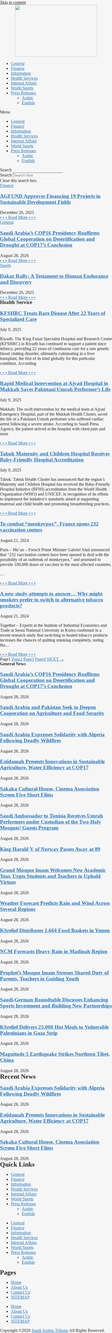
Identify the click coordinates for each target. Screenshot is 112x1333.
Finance (17, 68)
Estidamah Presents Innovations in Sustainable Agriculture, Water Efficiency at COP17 (52, 764)
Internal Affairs (24, 83)
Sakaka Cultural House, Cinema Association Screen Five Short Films (49, 792)
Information (21, 73)
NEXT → (55, 659)
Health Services (24, 78)
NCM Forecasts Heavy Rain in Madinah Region (53, 951)
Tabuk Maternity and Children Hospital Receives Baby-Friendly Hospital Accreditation (55, 457)
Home (16, 1282)
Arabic (27, 98)
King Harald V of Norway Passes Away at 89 (50, 849)
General (17, 63)
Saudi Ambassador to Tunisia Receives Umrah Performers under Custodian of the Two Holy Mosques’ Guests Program (51, 822)
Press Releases (23, 93)
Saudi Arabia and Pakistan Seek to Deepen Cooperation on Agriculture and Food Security (52, 710)
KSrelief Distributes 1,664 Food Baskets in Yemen (55, 930)
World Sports (22, 88)
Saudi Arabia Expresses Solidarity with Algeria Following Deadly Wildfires (52, 737)
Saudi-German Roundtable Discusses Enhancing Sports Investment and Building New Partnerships (56, 1003)
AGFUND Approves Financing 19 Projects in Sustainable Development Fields (50, 199)
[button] (56, 112)
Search (6, 175)
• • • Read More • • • (18, 217)
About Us (19, 1287)
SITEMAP (20, 1297)
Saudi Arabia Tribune (50, 1330)
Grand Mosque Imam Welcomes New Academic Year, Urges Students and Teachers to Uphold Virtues (53, 876)
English (28, 102)
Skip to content (13, 2)
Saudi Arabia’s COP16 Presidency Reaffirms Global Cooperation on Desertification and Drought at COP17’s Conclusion (49, 239)
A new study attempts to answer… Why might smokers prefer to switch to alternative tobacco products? (51, 600)
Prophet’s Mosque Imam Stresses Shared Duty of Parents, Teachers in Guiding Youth (54, 976)
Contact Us (20, 1292)
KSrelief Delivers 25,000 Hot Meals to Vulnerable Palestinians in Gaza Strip (54, 1030)
